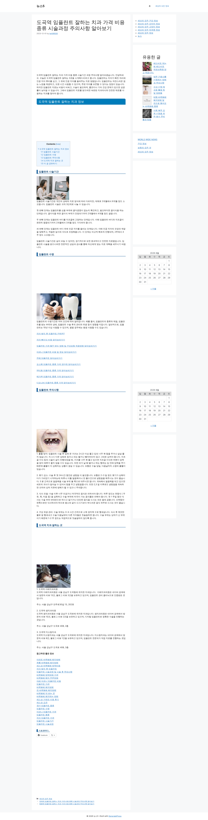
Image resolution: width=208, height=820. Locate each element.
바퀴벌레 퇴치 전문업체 (47, 678)
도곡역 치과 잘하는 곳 (52, 160)
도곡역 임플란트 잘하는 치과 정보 (53, 149)
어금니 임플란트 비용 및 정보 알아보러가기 (56, 352)
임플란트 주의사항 (50, 157)
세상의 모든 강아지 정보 (149, 24)
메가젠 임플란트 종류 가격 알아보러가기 (55, 376)
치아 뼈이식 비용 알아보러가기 (51, 340)
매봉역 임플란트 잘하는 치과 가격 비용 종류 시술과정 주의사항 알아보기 (66, 804)
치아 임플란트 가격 (45, 718)
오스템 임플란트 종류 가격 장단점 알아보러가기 (59, 364)
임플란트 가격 (43, 684)
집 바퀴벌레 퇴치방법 (46, 690)
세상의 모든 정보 (162, 6)
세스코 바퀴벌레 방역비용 (48, 666)
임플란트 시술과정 (45, 724)
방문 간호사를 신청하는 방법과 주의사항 (159, 80)
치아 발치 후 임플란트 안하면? (51, 333)
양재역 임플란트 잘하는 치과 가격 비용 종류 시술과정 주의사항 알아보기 (66, 801)
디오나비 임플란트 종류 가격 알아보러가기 (56, 383)
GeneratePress (115, 816)
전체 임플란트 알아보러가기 (49, 358)
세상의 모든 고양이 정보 (149, 27)
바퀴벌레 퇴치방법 (45, 687)
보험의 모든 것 (144, 148)
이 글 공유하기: (49, 163)
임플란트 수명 (48, 154)
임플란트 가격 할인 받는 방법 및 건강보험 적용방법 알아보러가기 (67, 346)
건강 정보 (142, 143)
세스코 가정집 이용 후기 (48, 699)
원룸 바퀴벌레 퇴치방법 (47, 663)
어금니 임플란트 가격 (46, 712)
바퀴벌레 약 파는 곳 (46, 693)
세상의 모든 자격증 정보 (149, 30)
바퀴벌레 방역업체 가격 (47, 675)
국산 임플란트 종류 (45, 706)
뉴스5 (41, 6)
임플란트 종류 (43, 715)
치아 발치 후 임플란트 (47, 669)
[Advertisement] (81, 56)
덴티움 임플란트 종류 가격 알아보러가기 (55, 370)
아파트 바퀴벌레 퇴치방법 (48, 659)
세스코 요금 (42, 702)
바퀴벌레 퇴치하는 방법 (47, 696)
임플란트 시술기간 (50, 152)
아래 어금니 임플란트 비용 (49, 681)
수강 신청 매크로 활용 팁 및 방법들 (159, 90)
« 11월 (153, 289)
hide (58, 144)
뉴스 (140, 36)
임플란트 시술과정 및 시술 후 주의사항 (54, 672)
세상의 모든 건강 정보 (148, 20)
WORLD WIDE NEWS (147, 139)
